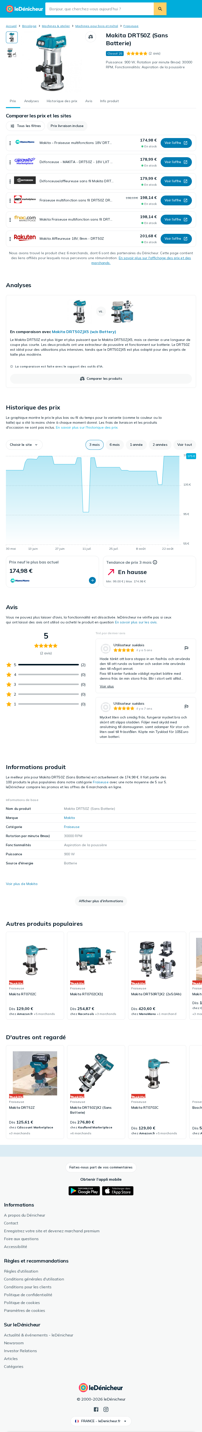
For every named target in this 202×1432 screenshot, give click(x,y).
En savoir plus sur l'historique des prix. (87, 427)
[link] (101, 341)
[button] (25, 126)
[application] (101, 503)
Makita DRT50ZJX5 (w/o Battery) (84, 331)
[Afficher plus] (10, 143)
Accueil (11, 26)
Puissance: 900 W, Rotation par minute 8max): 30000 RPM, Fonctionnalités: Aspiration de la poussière (149, 64)
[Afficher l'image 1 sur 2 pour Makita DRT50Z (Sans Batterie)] (12, 37)
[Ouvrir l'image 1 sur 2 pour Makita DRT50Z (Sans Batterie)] (51, 62)
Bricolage (29, 26)
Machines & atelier (56, 26)
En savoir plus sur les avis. (136, 622)
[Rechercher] (160, 8)
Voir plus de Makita (21, 884)
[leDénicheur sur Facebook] (96, 1408)
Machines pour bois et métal (96, 26)
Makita (69, 817)
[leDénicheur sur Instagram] (106, 1408)
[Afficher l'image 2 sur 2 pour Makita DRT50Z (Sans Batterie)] (12, 52)
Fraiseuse (130, 26)
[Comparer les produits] (90, 36)
